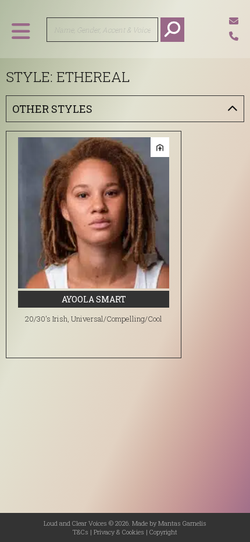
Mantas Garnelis (182, 523)
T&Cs (80, 531)
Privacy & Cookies (119, 531)
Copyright (163, 531)
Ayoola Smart (94, 299)
